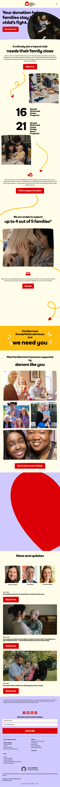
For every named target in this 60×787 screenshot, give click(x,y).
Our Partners (34, 744)
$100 (33, 521)
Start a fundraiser (8, 747)
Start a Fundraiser (30, 544)
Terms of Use (24, 783)
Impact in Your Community (37, 741)
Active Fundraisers (8, 760)
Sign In (5, 757)
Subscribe (30, 731)
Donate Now (30, 539)
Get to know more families (30, 465)
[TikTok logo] (36, 712)
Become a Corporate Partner (11, 749)
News (5, 753)
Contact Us (34, 750)
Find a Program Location (10, 739)
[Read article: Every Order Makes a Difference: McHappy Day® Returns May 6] (30, 666)
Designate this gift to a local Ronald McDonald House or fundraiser (30, 533)
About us (30, 66)
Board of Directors (35, 746)
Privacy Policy (31, 783)
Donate (28, 286)
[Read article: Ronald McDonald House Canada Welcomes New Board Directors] (30, 574)
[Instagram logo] (28, 712)
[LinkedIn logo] (32, 712)
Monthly (37, 516)
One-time (22, 516)
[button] (57, 4)
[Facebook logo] (24, 712)
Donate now (10, 29)
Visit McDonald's (8, 744)
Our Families (34, 742)
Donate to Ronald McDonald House (12, 761)
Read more (11, 599)
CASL (37, 783)
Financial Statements (36, 747)
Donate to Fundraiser (9, 763)
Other (30, 525)
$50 (26, 521)
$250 (39, 521)
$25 (20, 521)
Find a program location (30, 190)
